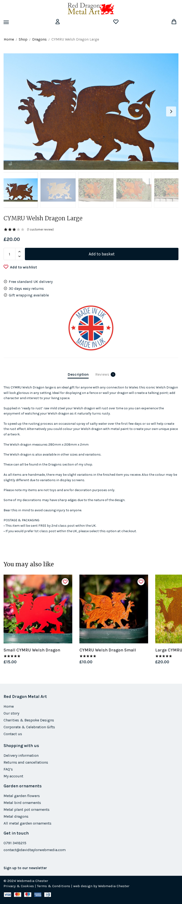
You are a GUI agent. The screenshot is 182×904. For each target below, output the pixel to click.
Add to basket (102, 254)
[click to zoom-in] (91, 111)
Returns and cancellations (26, 762)
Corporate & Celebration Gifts (29, 727)
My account (13, 776)
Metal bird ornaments (22, 802)
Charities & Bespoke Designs (29, 720)
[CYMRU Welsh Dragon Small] (113, 609)
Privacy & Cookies (19, 886)
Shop (23, 39)
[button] (171, 111)
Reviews (102, 374)
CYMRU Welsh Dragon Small (107, 650)
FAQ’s (8, 769)
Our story (11, 713)
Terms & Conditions (53, 886)
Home (9, 39)
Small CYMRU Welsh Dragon (32, 650)
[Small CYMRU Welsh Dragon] (38, 609)
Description (78, 374)
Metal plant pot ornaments (27, 809)
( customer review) (40, 229)
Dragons (39, 39)
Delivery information (21, 755)
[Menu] (11, 22)
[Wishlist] (65, 581)
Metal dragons (16, 816)
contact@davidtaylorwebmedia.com (35, 850)
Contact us (13, 734)
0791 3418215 (15, 843)
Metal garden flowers (22, 795)
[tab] (78, 370)
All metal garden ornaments (27, 823)
